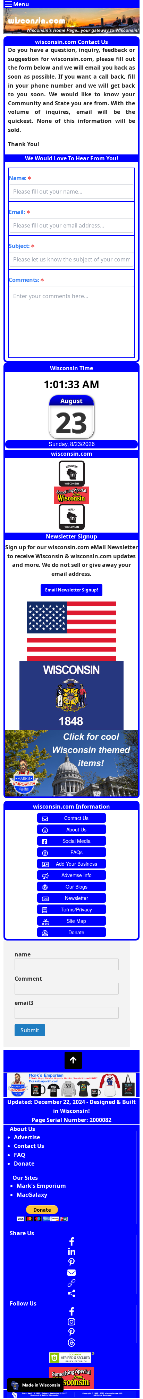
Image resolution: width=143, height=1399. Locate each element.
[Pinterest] (71, 1332)
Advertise (27, 1137)
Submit (29, 1030)
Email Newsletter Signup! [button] (71, 590)
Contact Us (29, 1146)
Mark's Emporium (41, 1185)
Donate (24, 1163)
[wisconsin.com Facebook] (71, 1311)
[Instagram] (71, 1322)
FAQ (19, 1155)
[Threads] (71, 1342)
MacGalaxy (32, 1194)
